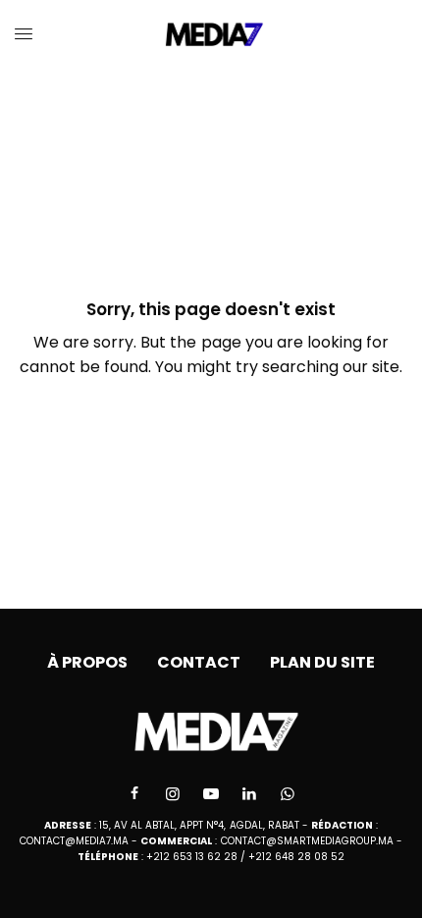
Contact (198, 662)
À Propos (87, 662)
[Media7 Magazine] (211, 34)
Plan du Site (322, 662)
